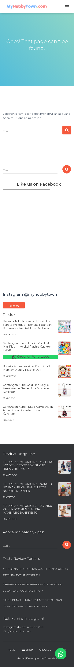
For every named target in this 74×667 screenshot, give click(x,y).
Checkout (46, 649)
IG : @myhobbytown (17, 631)
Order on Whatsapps (33, 356)
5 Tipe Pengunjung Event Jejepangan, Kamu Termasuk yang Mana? (33, 603)
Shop (29, 649)
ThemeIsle (51, 658)
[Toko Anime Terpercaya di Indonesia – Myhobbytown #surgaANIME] (28, 6)
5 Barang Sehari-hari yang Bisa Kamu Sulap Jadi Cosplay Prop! (32, 588)
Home (11, 649)
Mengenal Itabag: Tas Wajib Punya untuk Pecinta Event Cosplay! (35, 572)
